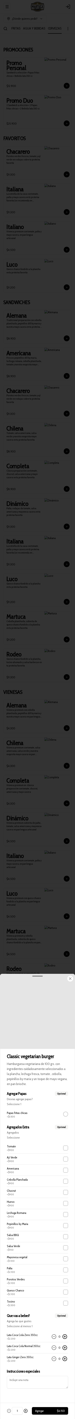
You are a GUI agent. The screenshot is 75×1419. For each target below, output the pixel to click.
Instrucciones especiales (23, 1371)
